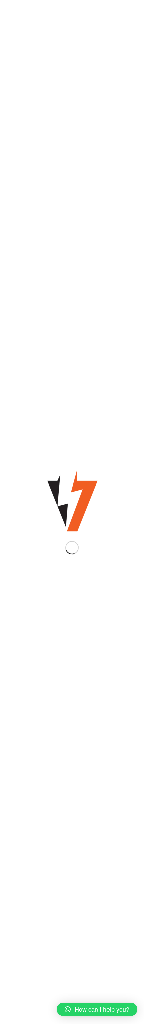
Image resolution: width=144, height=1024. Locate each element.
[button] (97, 1009)
